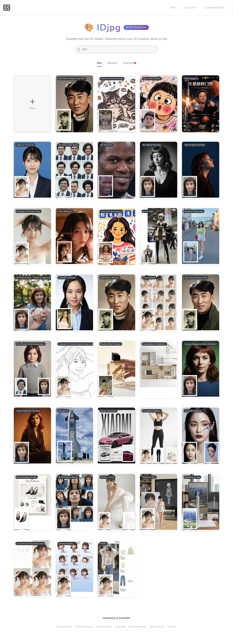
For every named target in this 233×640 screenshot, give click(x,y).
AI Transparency (137, 626)
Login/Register (215, 7)
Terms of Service (84, 626)
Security (171, 626)
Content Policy (104, 626)
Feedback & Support (116, 618)
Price (173, 7)
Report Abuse (156, 626)
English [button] (189, 7)
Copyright (120, 626)
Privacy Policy (64, 626)
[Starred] (88, 80)
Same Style (74, 103)
